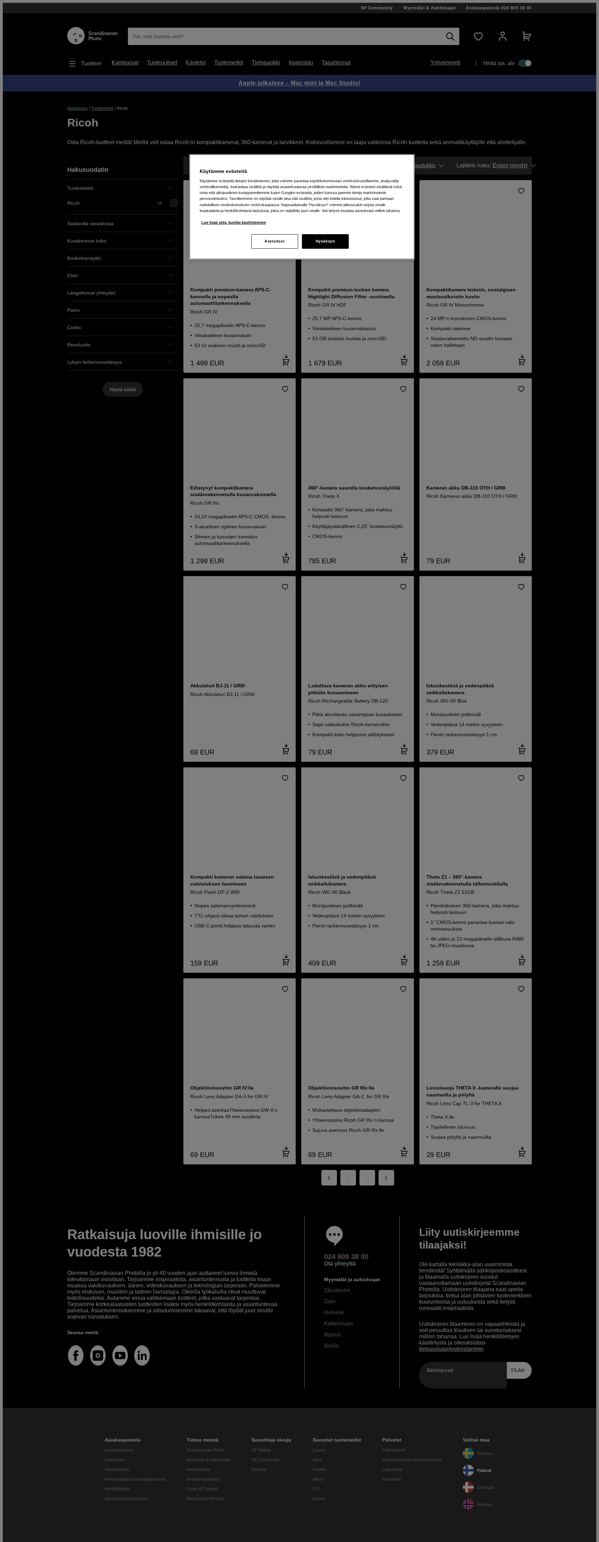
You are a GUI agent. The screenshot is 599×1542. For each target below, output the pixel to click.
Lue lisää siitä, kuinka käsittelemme (233, 222)
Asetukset (274, 241)
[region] (302, 206)
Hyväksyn (325, 241)
